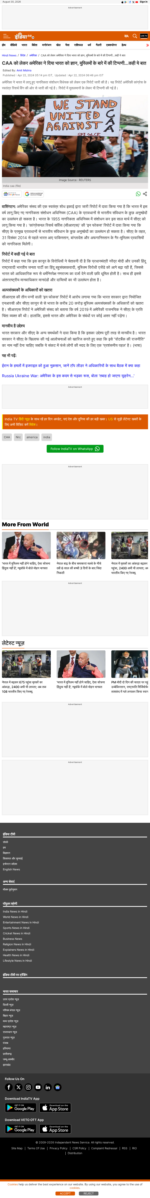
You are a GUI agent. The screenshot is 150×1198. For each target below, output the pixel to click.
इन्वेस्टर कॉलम (10, 863)
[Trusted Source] (34, 194)
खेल (58, 45)
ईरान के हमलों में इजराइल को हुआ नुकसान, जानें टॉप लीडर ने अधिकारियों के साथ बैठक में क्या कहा (71, 365)
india (46, 437)
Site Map (16, 1148)
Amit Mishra (24, 70)
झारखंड (7, 1064)
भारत (24, 45)
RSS (124, 1148)
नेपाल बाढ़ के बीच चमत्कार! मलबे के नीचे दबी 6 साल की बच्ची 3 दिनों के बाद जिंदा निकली (79, 568)
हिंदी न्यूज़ (24, 419)
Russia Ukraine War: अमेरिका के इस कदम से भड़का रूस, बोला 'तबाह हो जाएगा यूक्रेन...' (68, 375)
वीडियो (13, 45)
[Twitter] (18, 1087)
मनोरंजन (46, 45)
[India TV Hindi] (24, 36)
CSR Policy (79, 1148)
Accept (65, 1193)
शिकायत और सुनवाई (13, 858)
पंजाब (5, 1043)
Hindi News (9, 55)
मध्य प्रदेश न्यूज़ (10, 1021)
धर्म (89, 45)
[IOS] (122, 2)
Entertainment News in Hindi (21, 922)
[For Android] (21, 1129)
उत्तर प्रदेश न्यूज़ (11, 999)
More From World (25, 524)
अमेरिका (33, 55)
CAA (7, 437)
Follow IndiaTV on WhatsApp (72, 449)
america (32, 437)
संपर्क (5, 842)
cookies (74, 1187)
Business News (12, 938)
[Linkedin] (48, 1087)
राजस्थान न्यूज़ (10, 1032)
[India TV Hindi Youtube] (137, 2)
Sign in (143, 1)
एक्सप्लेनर (111, 45)
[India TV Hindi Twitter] (133, 2)
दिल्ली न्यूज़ (8, 1004)
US (110, 419)
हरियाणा (7, 1048)
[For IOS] (55, 1129)
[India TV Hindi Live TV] (144, 36)
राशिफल (78, 45)
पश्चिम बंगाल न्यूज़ (11, 1010)
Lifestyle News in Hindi (17, 960)
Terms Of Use (36, 1148)
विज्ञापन (6, 853)
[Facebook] (9, 1087)
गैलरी (98, 45)
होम (3, 45)
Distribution (75, 1153)
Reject (89, 1193)
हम (4, 847)
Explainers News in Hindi (18, 949)
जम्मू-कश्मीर (8, 1059)
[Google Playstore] (21, 1107)
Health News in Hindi (16, 955)
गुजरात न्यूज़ (9, 1037)
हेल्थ (124, 45)
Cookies (13, 1184)
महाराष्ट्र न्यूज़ (9, 1026)
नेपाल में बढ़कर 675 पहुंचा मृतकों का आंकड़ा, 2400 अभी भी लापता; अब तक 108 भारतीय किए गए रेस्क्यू (24, 686)
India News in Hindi (15, 911)
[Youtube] (38, 1087)
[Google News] (12, 194)
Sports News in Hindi (16, 927)
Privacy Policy (59, 1148)
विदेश (34, 45)
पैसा (67, 45)
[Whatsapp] (138, 194)
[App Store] (55, 1107)
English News (11, 869)
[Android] (126, 2)
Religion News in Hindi (17, 944)
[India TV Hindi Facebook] (130, 2)
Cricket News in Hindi (16, 933)
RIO (134, 1148)
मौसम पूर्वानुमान (10, 889)
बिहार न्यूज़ (8, 1015)
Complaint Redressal (104, 1148)
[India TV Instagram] (28, 1087)
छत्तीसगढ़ (7, 1053)
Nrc (18, 437)
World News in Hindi (15, 917)
